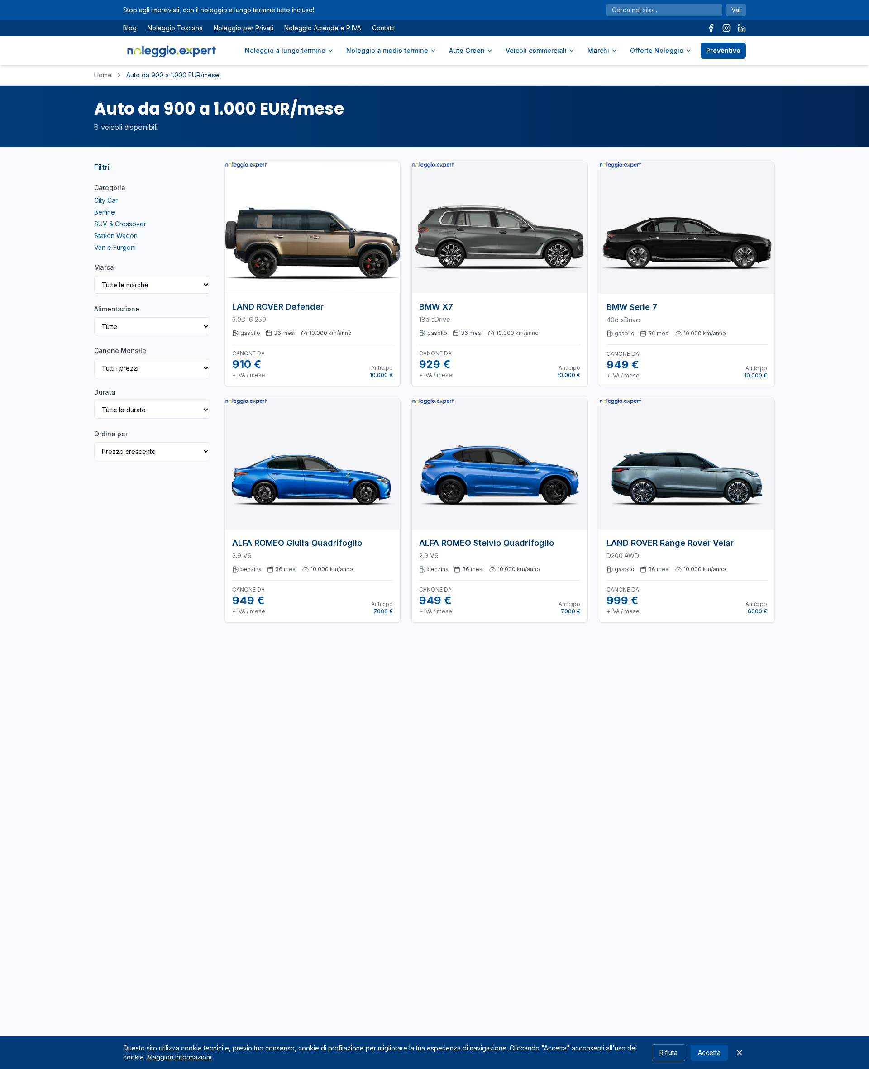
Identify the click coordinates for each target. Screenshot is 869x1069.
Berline (104, 212)
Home (103, 75)
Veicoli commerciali (536, 50)
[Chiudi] (739, 1052)
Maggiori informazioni (179, 1057)
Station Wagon (116, 235)
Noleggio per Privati (243, 28)
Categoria (109, 187)
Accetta (709, 1052)
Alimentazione (116, 309)
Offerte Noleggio (656, 50)
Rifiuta (668, 1052)
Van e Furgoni (115, 247)
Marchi (598, 50)
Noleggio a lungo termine (285, 50)
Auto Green (467, 50)
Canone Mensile (120, 350)
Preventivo (723, 50)
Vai (735, 10)
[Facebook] (711, 28)
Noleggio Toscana (175, 28)
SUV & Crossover (120, 224)
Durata (104, 392)
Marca (104, 267)
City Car (106, 200)
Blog (130, 28)
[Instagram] (726, 28)
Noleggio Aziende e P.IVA (322, 28)
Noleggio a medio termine (387, 50)
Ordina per (111, 434)
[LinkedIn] (742, 28)
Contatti (383, 28)
